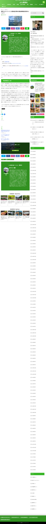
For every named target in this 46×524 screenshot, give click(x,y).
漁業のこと (34, 496)
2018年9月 (34, 415)
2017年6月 (34, 463)
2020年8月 (34, 342)
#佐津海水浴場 (6, 61)
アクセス (36, 4)
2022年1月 (34, 288)
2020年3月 (34, 358)
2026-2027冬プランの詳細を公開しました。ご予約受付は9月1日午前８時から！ (4, 218)
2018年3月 (34, 434)
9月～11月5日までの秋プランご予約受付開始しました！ (26, 217)
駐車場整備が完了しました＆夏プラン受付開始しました (38, 143)
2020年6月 (34, 348)
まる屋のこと (3, 159)
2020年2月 (34, 361)
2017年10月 (34, 450)
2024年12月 (34, 202)
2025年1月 (34, 199)
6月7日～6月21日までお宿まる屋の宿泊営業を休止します (11, 202)
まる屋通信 (23, 2)
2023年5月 (34, 243)
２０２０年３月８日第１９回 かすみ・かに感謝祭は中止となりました (5, 135)
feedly (15, 150)
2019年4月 (34, 393)
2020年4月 (34, 355)
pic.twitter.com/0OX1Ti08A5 (16, 63)
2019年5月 (34, 390)
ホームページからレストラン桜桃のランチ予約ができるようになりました (18, 202)
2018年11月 (34, 409)
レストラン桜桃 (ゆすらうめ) (33, 517)
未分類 (33, 493)
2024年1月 (34, 221)
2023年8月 (34, 237)
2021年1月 (34, 326)
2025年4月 (34, 189)
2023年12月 (34, 224)
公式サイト (3, 4)
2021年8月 (34, 304)
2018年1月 (34, 441)
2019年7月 (34, 383)
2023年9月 (34, 234)
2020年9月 (34, 339)
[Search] (43, 13)
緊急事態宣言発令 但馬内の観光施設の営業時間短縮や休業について (5, 131)
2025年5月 (34, 186)
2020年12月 (34, 329)
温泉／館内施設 (22, 4)
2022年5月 (34, 275)
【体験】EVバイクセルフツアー (5, 517)
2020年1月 (34, 364)
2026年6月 (34, 154)
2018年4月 (34, 431)
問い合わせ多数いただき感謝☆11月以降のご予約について (18, 217)
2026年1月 (34, 167)
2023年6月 (34, 240)
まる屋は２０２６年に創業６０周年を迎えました (11, 217)
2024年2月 (34, 218)
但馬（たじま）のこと (10, 159)
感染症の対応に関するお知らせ (5, 519)
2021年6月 (34, 310)
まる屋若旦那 (5, 41)
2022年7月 (34, 269)
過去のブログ (4, 6)
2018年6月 (34, 425)
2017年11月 (34, 447)
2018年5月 (34, 428)
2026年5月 (34, 157)
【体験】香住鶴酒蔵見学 (24, 517)
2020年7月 (34, 345)
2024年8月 (34, 208)
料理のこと (34, 483)
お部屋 (18, 4)
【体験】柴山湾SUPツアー (15, 517)
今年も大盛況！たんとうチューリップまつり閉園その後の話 (4, 202)
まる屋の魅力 (9, 4)
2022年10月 (34, 259)
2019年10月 (34, 374)
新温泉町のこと (34, 486)
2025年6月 (34, 183)
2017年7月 (34, 460)
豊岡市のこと (34, 502)
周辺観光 (31, 4)
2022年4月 (34, 278)
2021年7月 (34, 307)
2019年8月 (34, 380)
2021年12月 (34, 291)
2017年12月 (34, 444)
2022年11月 (34, 256)
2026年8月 (34, 151)
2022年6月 (34, 272)
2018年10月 (34, 412)
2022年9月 (34, 262)
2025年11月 (34, 173)
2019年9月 (34, 377)
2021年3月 (34, 320)
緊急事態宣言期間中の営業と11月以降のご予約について (26, 202)
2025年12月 (34, 170)
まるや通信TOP (41, 4)
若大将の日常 (34, 499)
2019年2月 (34, 399)
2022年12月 (34, 253)
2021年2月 (34, 323)
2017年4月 (34, 469)
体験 (27, 4)
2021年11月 (34, 294)
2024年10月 (34, 205)
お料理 (14, 4)
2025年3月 (34, 192)
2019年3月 (34, 396)
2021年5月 (34, 313)
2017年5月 (34, 466)
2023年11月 (34, 227)
